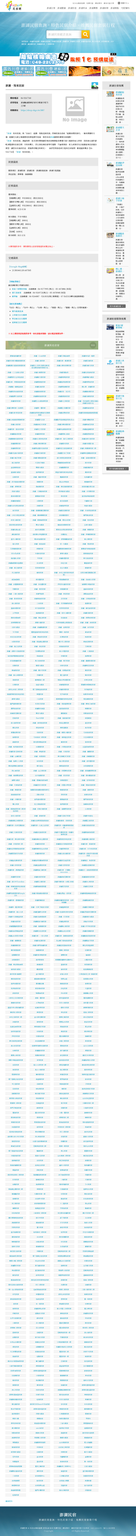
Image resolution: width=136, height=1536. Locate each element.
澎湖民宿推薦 (34, 41)
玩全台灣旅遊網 (79, 3)
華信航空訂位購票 (19, 318)
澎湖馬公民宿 (75, 41)
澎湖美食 (83, 8)
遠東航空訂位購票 (19, 322)
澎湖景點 (114, 8)
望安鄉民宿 (105, 41)
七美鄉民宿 (50, 44)
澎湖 (9, 133)
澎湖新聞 (104, 8)
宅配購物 (125, 8)
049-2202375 (96, 1528)
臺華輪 (15, 296)
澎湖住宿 (51, 8)
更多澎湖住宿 (117, 306)
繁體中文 (122, 3)
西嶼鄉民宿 (41, 44)
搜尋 (86, 34)
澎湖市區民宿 (86, 41)
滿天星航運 (17, 292)
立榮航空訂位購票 (19, 315)
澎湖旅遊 (72, 8)
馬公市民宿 (96, 41)
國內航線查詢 (17, 311)
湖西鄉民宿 (32, 44)
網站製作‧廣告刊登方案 (104, 3)
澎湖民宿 (14, 6)
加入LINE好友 (109, 1528)
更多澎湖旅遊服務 (118, 468)
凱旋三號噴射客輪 (19, 289)
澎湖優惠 (93, 8)
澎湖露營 (61, 8)
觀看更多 (9, 1501)
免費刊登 (89, 3)
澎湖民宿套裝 (45, 41)
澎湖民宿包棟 (56, 41)
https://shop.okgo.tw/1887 (32, 110)
